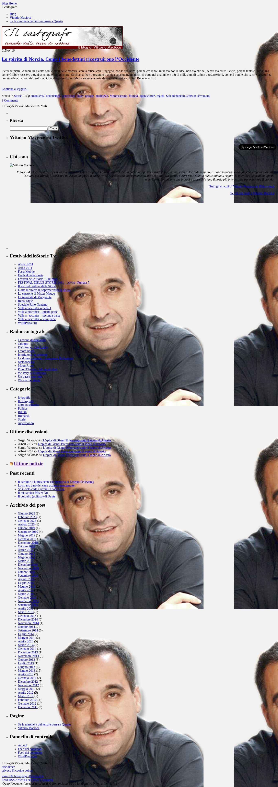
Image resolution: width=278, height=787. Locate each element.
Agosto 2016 (26, 579)
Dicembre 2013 (28, 652)
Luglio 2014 (26, 634)
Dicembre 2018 (28, 542)
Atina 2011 (25, 268)
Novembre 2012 (28, 685)
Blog (13, 14)
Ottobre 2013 (26, 659)
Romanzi (24, 415)
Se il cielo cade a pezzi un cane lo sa (41, 489)
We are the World (29, 380)
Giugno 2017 (26, 553)
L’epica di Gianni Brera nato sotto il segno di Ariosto (77, 440)
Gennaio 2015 (27, 615)
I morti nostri (26, 351)
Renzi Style (25, 301)
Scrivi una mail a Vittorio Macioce (252, 193)
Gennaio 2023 (27, 520)
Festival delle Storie (30, 275)
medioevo (101, 95)
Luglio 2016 (26, 583)
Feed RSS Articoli (13, 780)
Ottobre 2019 (26, 528)
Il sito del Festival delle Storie (37, 286)
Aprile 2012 (25, 692)
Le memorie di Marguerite (34, 297)
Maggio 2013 (26, 670)
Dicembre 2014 (28, 619)
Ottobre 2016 (26, 572)
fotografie (24, 397)
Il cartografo (26, 401)
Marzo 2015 (26, 612)
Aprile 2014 (25, 641)
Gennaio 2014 (27, 648)
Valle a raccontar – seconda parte (39, 315)
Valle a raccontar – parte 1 (34, 308)
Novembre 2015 (28, 601)
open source (147, 95)
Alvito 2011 (25, 264)
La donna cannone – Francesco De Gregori (45, 358)
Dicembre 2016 (28, 564)
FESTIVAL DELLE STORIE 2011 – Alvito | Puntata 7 (53, 282)
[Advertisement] (40, 223)
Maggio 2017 (26, 557)
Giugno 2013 (26, 667)
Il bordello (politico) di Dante (36, 496)
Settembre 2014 (28, 630)
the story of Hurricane (32, 373)
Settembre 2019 (28, 531)
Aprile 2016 (25, 590)
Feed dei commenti (30, 752)
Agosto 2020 (26, 524)
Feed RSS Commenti (39, 780)
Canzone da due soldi (32, 340)
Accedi (22, 745)
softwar (191, 95)
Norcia (133, 95)
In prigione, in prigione (32, 354)
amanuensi (37, 95)
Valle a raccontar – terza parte (37, 319)
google (89, 95)
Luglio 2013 (26, 663)
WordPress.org (27, 322)
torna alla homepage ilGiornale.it (23, 776)
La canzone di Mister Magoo (36, 293)
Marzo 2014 (26, 645)
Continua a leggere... (15, 89)
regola (160, 95)
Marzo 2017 (26, 561)
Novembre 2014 (28, 623)
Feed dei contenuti (30, 749)
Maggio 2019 (26, 535)
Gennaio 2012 (27, 703)
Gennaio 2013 (27, 678)
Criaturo (23, 343)
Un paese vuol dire (30, 376)
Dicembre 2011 (28, 707)
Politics (22, 408)
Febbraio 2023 (27, 517)
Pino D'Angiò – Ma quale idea (37, 369)
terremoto (203, 95)
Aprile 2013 (25, 674)
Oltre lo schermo (28, 404)
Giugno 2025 (26, 513)
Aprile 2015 (25, 608)
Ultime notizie (28, 463)
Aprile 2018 (25, 550)
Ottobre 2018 (26, 546)
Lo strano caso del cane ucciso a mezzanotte (46, 485)
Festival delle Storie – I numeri (37, 279)
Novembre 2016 (28, 568)
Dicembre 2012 (28, 681)
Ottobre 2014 (26, 626)
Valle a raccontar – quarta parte (38, 312)
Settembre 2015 (28, 604)
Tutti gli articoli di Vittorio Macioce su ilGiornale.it (241, 186)
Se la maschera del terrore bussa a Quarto (36, 21)
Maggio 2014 (26, 637)
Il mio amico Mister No (33, 492)
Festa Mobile (26, 271)
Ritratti (22, 412)
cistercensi (68, 95)
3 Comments (10, 100)
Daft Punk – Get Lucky (33, 347)
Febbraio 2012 (27, 700)
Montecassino (118, 95)
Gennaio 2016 (27, 597)
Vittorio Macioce (20, 17)
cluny (80, 95)
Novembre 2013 (28, 656)
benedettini (53, 95)
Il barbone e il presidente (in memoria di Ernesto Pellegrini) (56, 481)
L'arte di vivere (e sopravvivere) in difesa (44, 290)
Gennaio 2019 (27, 539)
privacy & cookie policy (17, 770)
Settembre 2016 (28, 575)
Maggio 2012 (26, 689)
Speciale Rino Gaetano (32, 304)
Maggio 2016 (26, 586)
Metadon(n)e (26, 362)
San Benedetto (175, 95)
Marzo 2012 (26, 696)
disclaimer (8, 767)
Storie (18, 95)
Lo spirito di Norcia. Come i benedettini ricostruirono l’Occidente (70, 59)
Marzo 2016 (26, 594)
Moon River (26, 365)
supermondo (26, 423)
